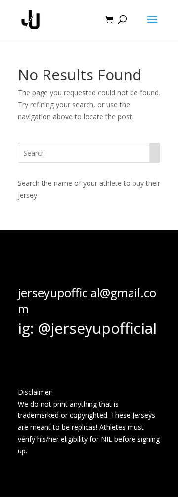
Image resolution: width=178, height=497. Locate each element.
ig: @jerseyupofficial (87, 328)
